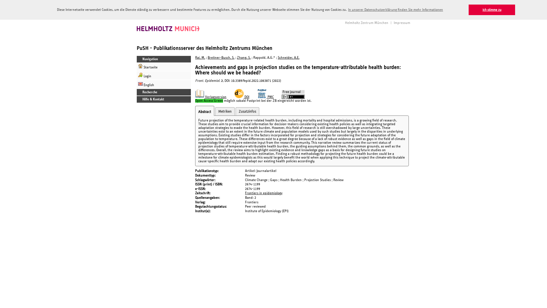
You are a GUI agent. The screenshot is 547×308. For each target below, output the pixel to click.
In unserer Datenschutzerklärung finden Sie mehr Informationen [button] (395, 10)
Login (147, 76)
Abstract (204, 112)
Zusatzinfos (247, 112)
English (148, 85)
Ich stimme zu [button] (492, 9)
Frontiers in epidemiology (263, 193)
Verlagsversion (215, 97)
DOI (246, 97)
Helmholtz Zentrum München (366, 23)
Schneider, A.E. (288, 58)
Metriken (225, 112)
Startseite (150, 67)
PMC (270, 97)
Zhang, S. (244, 58)
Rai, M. (200, 58)
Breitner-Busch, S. (221, 58)
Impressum (402, 23)
